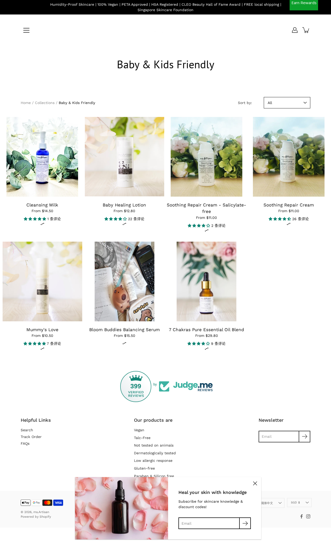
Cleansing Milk (42, 204)
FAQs (25, 443)
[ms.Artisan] (165, 30)
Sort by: (245, 103)
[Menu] (26, 30)
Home (26, 103)
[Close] (255, 483)
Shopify (45, 516)
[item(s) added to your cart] (306, 30)
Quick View (42, 157)
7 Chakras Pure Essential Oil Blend (206, 329)
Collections (45, 103)
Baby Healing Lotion (124, 204)
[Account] (295, 30)
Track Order (31, 437)
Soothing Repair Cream (289, 204)
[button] (35, 219)
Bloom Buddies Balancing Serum (124, 329)
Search (27, 430)
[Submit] (245, 523)
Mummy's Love (42, 329)
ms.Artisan (41, 512)
